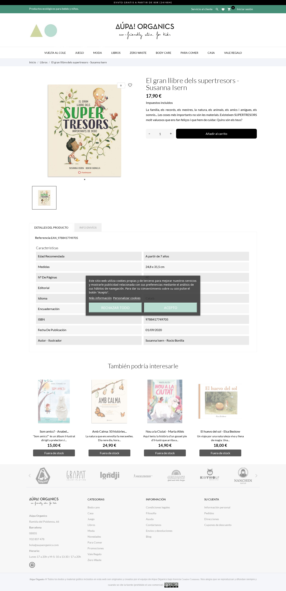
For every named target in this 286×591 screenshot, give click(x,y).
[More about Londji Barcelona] (109, 475)
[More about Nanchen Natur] (243, 475)
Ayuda (150, 519)
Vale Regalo (233, 52)
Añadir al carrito (216, 133)
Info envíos (88, 227)
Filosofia (151, 513)
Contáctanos (153, 525)
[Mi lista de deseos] (223, 9)
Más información (100, 298)
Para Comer (189, 52)
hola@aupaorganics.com (44, 545)
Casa (211, 52)
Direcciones (211, 519)
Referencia (42, 237)
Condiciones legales (158, 507)
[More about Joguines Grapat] (76, 475)
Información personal (217, 507)
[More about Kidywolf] (209, 475)
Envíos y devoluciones (159, 530)
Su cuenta (211, 499)
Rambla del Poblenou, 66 (44, 521)
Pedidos (209, 513)
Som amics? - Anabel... (54, 431)
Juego (81, 50)
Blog (148, 536)
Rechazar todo (115, 307)
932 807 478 (36, 539)
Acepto (170, 307)
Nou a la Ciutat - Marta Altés (165, 431)
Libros (115, 52)
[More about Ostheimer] (43, 475)
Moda (99, 50)
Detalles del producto (51, 227)
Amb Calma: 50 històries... (109, 431)
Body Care (163, 52)
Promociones (96, 548)
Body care (94, 507)
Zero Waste (138, 52)
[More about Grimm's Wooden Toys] (176, 475)
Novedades (94, 536)
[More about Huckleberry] (143, 475)
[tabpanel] (84, 130)
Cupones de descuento (218, 525)
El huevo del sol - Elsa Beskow (220, 431)
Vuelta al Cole (56, 50)
